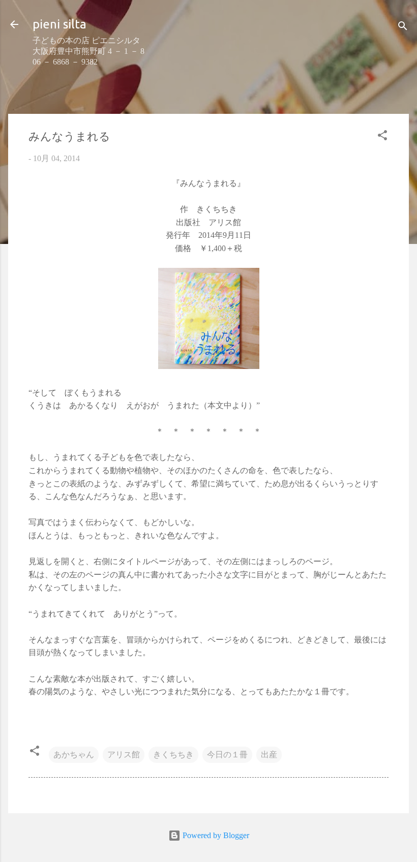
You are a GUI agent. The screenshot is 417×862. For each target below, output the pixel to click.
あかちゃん (73, 754)
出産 (269, 754)
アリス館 (123, 754)
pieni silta (59, 24)
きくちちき (173, 754)
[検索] (403, 27)
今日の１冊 (227, 754)
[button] (382, 137)
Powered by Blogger (215, 835)
